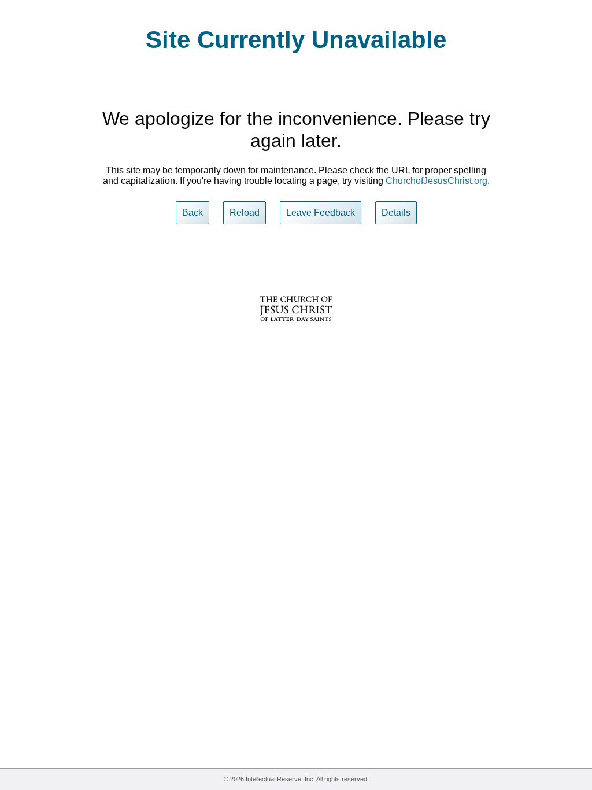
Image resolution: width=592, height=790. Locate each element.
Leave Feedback (320, 212)
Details (396, 212)
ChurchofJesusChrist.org (436, 181)
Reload (245, 212)
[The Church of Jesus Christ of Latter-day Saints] (296, 329)
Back (192, 212)
